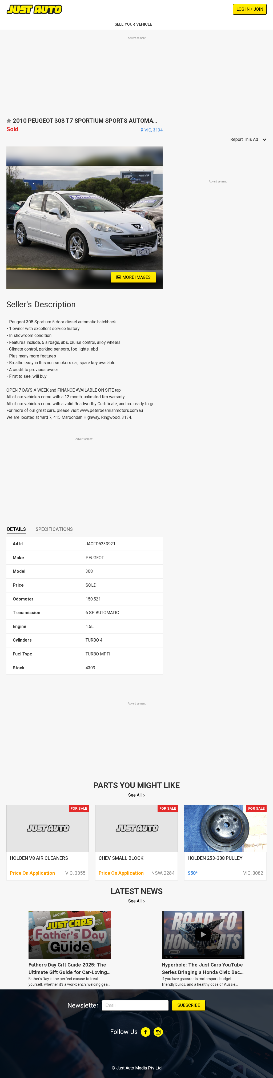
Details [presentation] (16, 529)
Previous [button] (9, 218)
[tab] (16, 529)
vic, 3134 (153, 130)
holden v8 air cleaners (39, 858)
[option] (84, 217)
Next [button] (159, 218)
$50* (193, 873)
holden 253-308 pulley (215, 858)
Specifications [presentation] (54, 529)
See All (135, 795)
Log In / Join (249, 9)
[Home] (34, 9)
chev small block (121, 858)
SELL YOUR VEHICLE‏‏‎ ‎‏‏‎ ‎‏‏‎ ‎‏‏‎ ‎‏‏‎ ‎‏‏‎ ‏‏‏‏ (136, 24)
